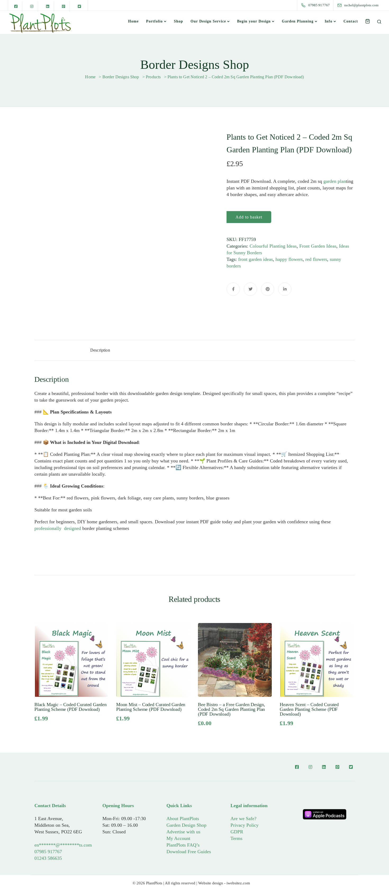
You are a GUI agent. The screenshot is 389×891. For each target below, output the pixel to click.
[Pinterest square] (63, 6)
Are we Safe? (243, 818)
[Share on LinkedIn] (284, 289)
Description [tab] (100, 350)
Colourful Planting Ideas (273, 246)
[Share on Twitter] (250, 289)
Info (328, 21)
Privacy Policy (244, 825)
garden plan (334, 181)
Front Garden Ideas (317, 246)
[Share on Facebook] (233, 289)
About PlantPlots (182, 818)
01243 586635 (48, 858)
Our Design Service (208, 21)
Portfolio (154, 21)
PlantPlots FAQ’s (183, 845)
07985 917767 (48, 851)
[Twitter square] (79, 6)
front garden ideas (255, 259)
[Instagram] (31, 6)
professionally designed (57, 528)
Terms (236, 838)
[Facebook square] (16, 6)
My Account (178, 838)
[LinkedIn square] (47, 6)
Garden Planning (298, 21)
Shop (178, 21)
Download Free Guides (188, 851)
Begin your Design (254, 21)
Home (133, 21)
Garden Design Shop (186, 825)
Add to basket (249, 217)
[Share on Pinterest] (267, 289)
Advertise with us (183, 831)
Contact (350, 21)
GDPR (236, 831)
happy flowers (289, 259)
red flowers (316, 259)
